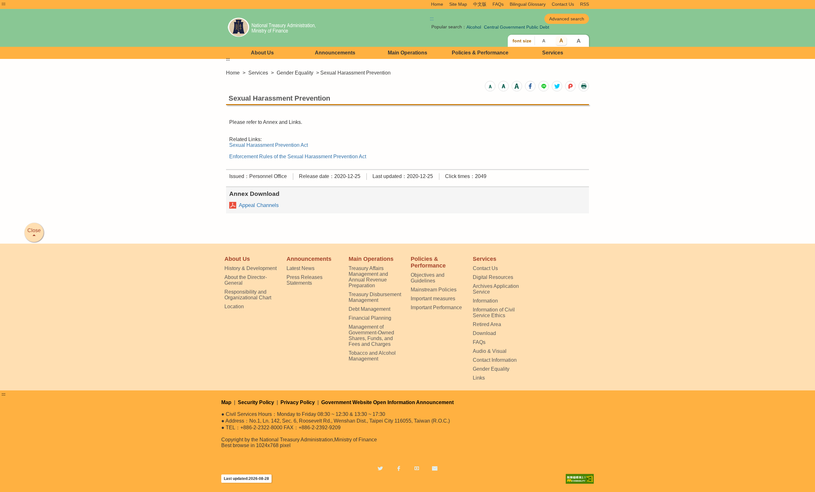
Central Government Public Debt (516, 27)
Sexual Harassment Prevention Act (268, 145)
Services (552, 52)
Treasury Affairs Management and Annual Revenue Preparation (368, 277)
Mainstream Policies (434, 289)
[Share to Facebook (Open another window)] (530, 86)
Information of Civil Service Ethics (494, 312)
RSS (584, 4)
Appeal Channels (259, 205)
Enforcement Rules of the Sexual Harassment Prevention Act (297, 156)
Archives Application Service (496, 289)
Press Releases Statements (304, 280)
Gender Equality (295, 72)
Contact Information (495, 360)
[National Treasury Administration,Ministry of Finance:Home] (298, 27)
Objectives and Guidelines (427, 277)
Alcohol (473, 27)
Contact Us (563, 4)
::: (3, 4)
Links (479, 378)
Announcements (335, 52)
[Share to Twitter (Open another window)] (557, 86)
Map (226, 402)
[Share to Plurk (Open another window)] (570, 86)
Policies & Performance (480, 52)
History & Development (250, 268)
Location (234, 306)
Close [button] (34, 230)
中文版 (479, 4)
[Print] (583, 86)
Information (485, 300)
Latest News (301, 268)
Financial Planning (370, 318)
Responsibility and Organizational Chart (247, 294)
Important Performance (436, 307)
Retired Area (487, 324)
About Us (262, 52)
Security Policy (256, 402)
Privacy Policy (297, 402)
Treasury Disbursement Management (375, 297)
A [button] (543, 40)
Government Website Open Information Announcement (387, 402)
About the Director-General (245, 280)
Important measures (433, 298)
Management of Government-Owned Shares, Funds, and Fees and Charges (371, 335)
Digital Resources (493, 277)
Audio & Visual (490, 351)
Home (437, 4)
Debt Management (369, 309)
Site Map (458, 4)
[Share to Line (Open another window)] (543, 86)
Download (484, 333)
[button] (490, 86)
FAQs (498, 4)
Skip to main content (23, 4)
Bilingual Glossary (528, 4)
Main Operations (407, 52)
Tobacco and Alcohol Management (372, 355)
